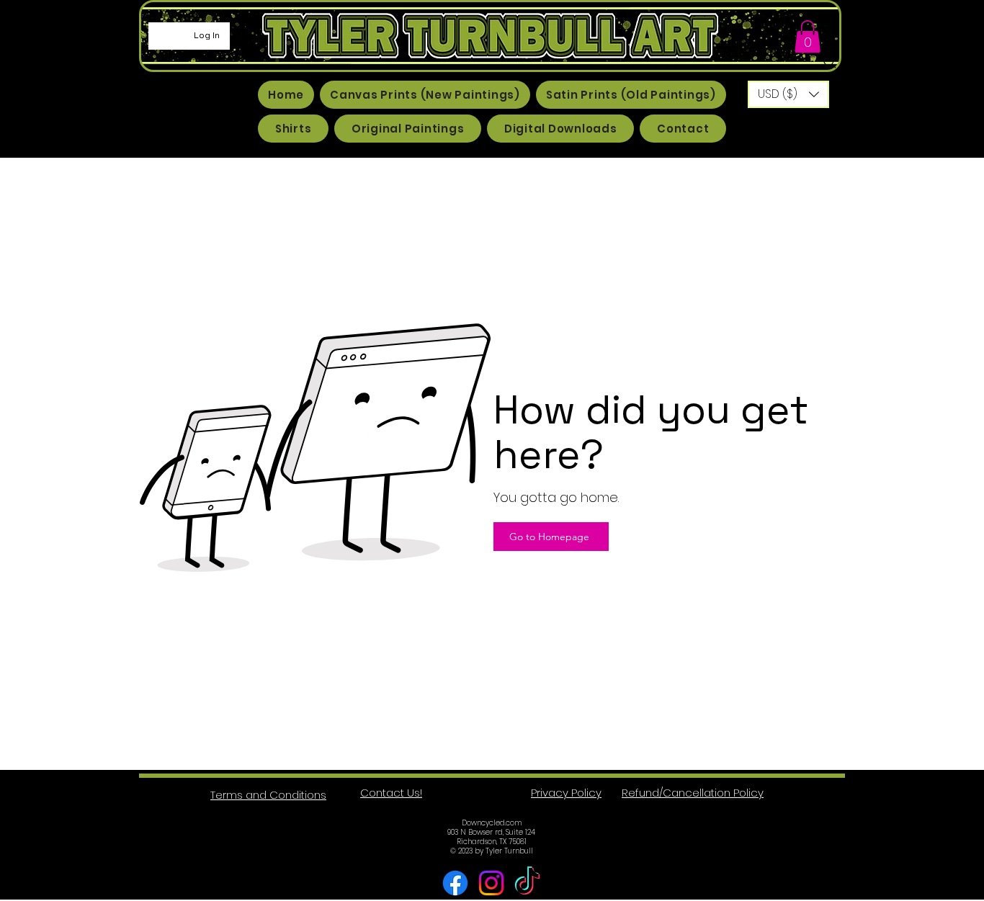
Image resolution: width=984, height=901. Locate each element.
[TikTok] (527, 883)
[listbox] (788, 94)
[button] (807, 36)
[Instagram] (491, 883)
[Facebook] (455, 883)
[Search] (830, 62)
